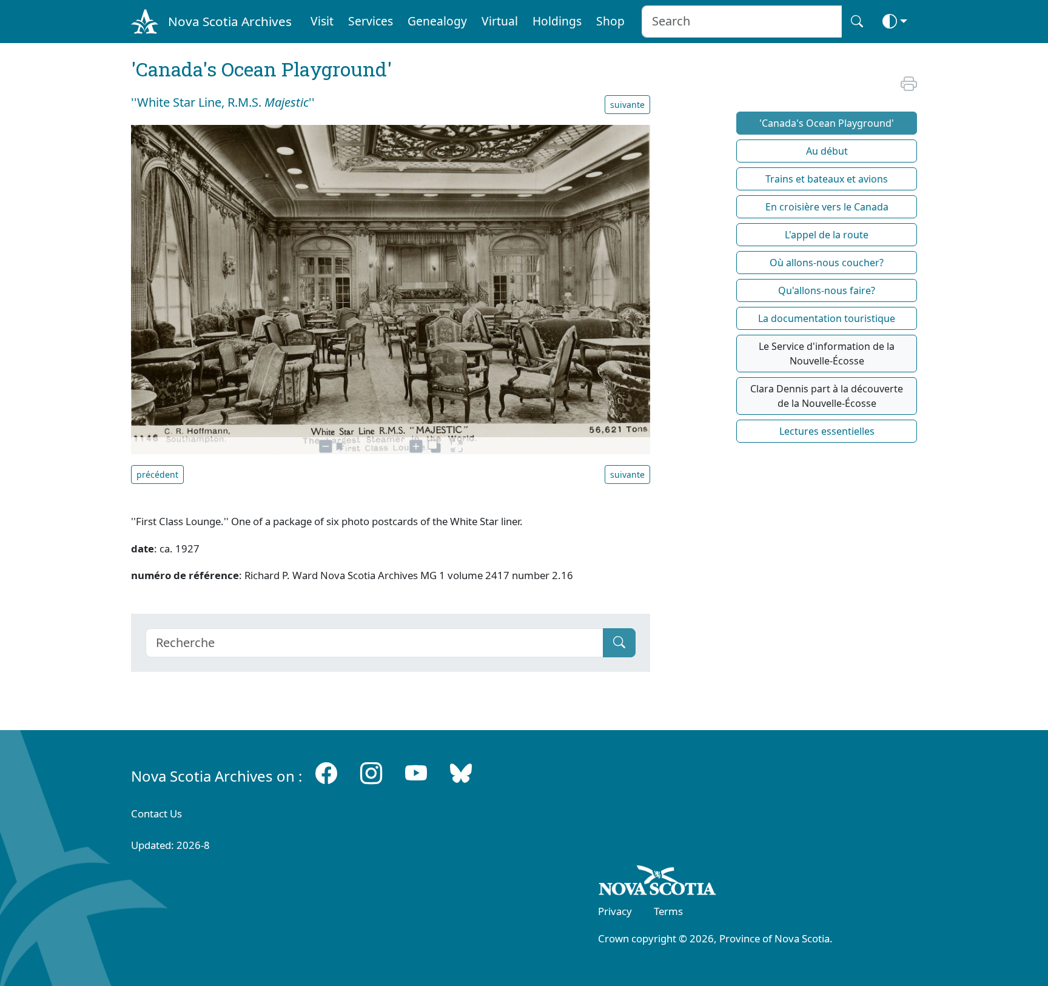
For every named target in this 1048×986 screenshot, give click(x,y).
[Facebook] (326, 773)
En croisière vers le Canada (826, 206)
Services (370, 21)
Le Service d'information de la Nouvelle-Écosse (827, 353)
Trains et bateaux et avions (826, 179)
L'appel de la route (826, 234)
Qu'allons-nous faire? (826, 290)
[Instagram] (371, 773)
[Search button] (857, 21)
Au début (827, 151)
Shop (610, 21)
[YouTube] (416, 773)
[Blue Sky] (461, 773)
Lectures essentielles (827, 431)
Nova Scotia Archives (230, 21)
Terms (668, 911)
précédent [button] (157, 474)
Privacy (615, 911)
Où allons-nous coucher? (827, 262)
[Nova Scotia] (657, 882)
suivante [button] (627, 104)
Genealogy (437, 21)
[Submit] (619, 642)
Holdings (557, 21)
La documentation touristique (826, 318)
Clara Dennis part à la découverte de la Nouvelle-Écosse (826, 396)
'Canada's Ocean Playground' (826, 123)
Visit (322, 21)
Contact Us (156, 813)
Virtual (500, 21)
